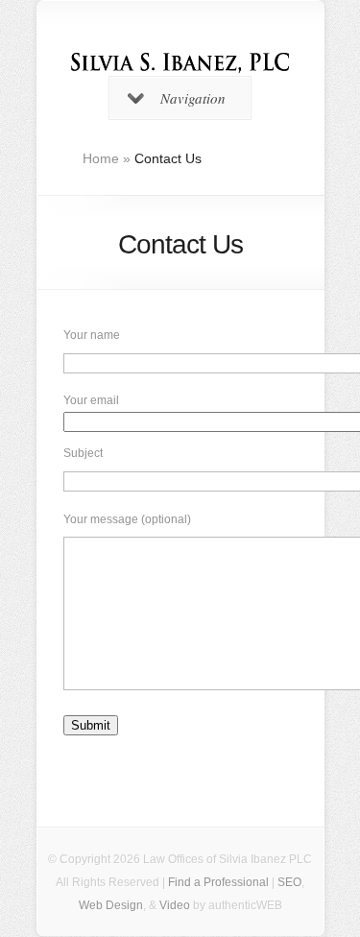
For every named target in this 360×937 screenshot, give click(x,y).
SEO (289, 882)
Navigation (193, 98)
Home (101, 158)
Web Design (111, 905)
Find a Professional (218, 882)
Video (174, 905)
